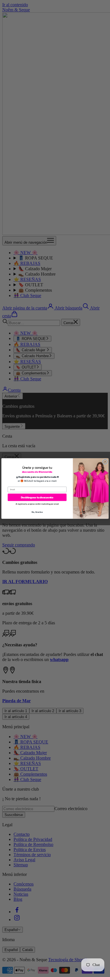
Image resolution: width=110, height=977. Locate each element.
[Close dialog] (105, 461)
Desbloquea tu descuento (37, 497)
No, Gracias (37, 512)
